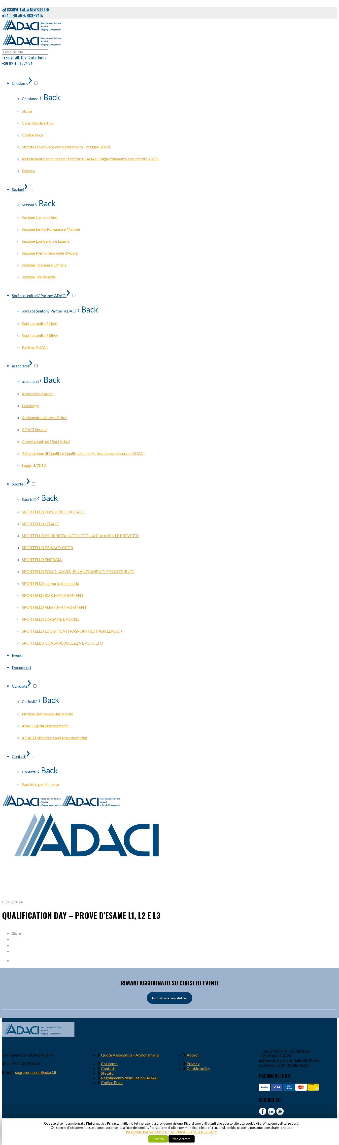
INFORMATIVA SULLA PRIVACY (193, 1132)
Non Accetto (181, 1139)
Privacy (193, 1063)
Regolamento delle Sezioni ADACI (130, 1077)
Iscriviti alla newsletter (169, 998)
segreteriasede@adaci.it (35, 1072)
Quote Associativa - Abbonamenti (130, 1055)
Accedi (193, 1055)
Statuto (107, 1073)
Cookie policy (198, 1068)
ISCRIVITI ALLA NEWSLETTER (28, 10)
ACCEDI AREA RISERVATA (24, 16)
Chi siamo (109, 1063)
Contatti (108, 1068)
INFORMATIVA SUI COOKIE (147, 1132)
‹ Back (49, 97)
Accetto (158, 1139)
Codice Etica (112, 1082)
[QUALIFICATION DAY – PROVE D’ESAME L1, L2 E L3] (89, 897)
